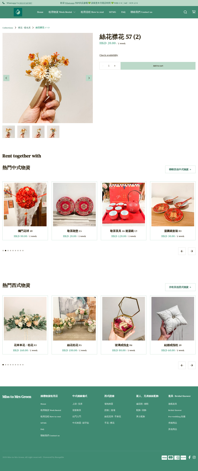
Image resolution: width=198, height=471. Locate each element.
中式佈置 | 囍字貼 (80, 423)
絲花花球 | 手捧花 (112, 416)
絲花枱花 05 (25, 345)
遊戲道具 (172, 404)
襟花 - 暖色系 (24, 28)
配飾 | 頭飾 (141, 410)
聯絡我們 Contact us (141, 12)
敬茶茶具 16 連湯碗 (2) (123, 230)
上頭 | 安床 (77, 404)
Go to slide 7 (18, 250)
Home (40, 12)
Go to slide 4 (10, 250)
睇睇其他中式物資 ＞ (180, 169)
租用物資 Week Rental (60, 12)
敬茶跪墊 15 (74, 230)
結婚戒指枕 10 (123, 345)
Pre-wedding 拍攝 (176, 416)
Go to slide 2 (5, 250)
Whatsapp (70, 3)
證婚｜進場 (109, 410)
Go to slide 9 (23, 250)
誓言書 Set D (172, 345)
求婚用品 (172, 423)
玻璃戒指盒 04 (74, 345)
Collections (7, 28)
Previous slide (182, 251)
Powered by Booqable (53, 457)
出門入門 (76, 416)
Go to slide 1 (3, 250)
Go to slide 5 (13, 250)
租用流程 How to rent (92, 12)
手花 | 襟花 (109, 423)
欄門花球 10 (25, 230)
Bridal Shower (175, 410)
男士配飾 (140, 416)
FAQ (123, 12)
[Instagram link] (194, 457)
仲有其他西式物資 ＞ (180, 287)
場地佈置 (108, 404)
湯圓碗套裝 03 (172, 230)
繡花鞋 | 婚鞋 (142, 404)
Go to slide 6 (15, 250)
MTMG (112, 12)
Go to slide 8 (20, 250)
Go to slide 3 (8, 250)
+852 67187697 (25, 3)
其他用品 (172, 429)
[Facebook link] (190, 457)
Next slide (192, 251)
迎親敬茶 (76, 410)
